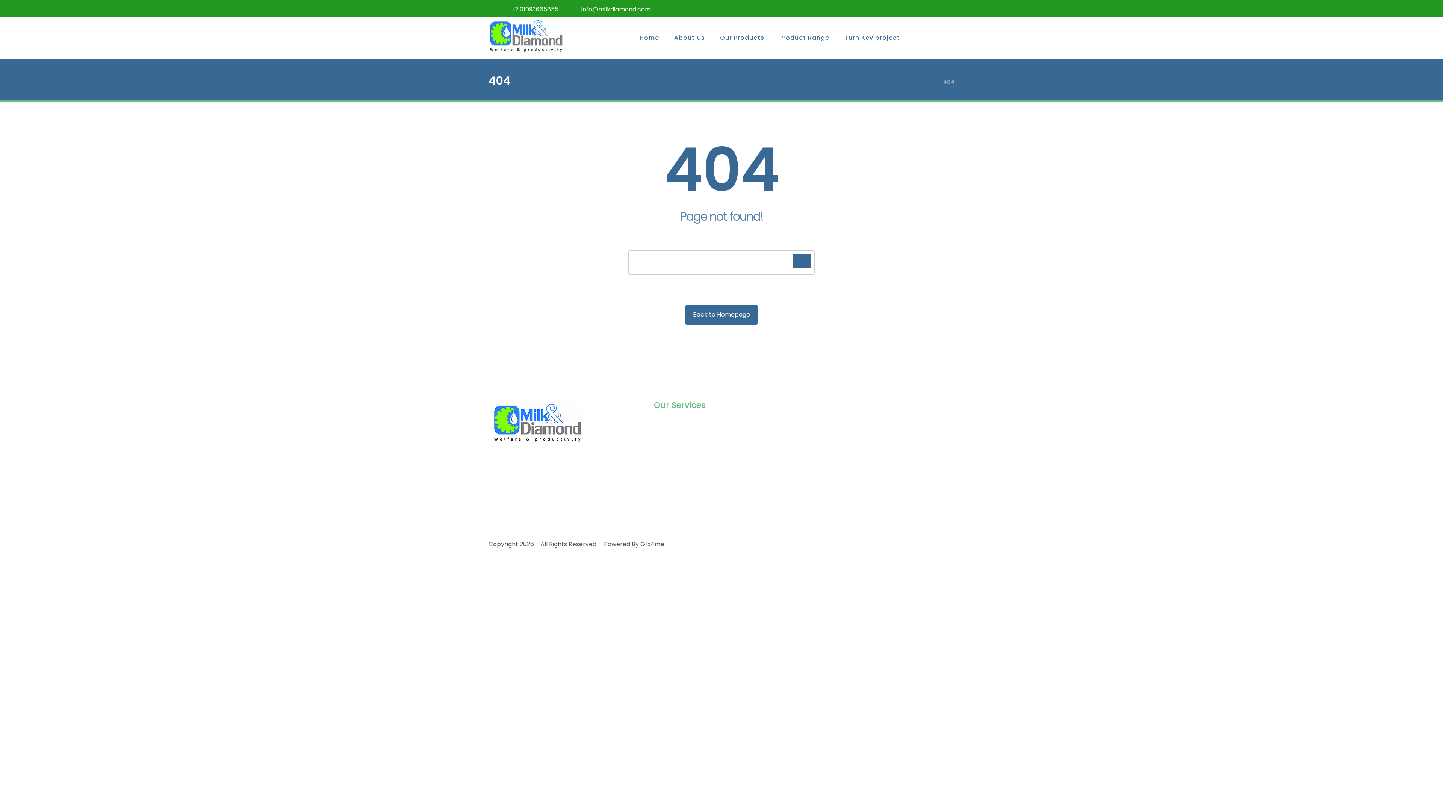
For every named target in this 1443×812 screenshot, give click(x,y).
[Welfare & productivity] (526, 35)
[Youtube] (946, 8)
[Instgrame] (916, 8)
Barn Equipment (677, 448)
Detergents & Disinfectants (694, 472)
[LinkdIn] (931, 8)
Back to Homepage (721, 314)
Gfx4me (652, 544)
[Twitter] (901, 8)
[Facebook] (886, 8)
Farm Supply (672, 460)
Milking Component (682, 436)
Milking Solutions (678, 424)
